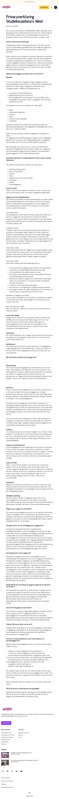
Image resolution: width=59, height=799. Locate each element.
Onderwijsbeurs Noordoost (7, 735)
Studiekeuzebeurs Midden (7, 737)
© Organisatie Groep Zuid (7, 787)
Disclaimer (3, 784)
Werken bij (20, 735)
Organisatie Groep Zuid (23, 733)
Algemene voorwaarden (7, 781)
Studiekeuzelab (4, 742)
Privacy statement (5, 778)
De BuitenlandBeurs (6, 739)
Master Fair (4, 744)
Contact (20, 737)
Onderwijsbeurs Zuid (6, 733)
